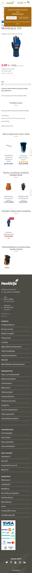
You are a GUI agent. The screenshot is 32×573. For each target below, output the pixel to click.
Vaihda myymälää (23, 18)
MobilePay (5, 489)
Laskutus (4, 342)
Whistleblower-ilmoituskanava (13, 364)
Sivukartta (5, 405)
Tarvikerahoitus (7, 497)
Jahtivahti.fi (5, 456)
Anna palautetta (7, 442)
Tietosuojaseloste (7, 414)
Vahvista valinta (11, 18)
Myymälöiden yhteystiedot (11, 346)
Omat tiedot (5, 437)
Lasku (3, 506)
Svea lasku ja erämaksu (10, 493)
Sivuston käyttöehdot (9, 409)
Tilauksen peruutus (8, 401)
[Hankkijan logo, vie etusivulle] (11, 2)
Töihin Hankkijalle (8, 351)
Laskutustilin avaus (8, 511)
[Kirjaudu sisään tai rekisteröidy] (25, 2)
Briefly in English (7, 333)
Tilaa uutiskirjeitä (8, 446)
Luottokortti (5, 484)
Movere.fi (4, 469)
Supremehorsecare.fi (9, 465)
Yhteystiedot (6, 338)
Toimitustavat (6, 383)
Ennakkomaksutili (8, 515)
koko (2, 82)
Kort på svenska (7, 329)
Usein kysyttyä (6, 433)
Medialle (4, 360)
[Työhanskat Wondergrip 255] (16, 46)
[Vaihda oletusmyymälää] (22, 3)
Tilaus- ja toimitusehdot (10, 374)
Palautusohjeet (7, 392)
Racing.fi (4, 461)
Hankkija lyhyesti (7, 325)
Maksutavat (5, 387)
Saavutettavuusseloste (9, 418)
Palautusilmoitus (7, 396)
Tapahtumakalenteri (9, 355)
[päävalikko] (3, 2)
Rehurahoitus (6, 502)
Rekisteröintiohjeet (8, 379)
